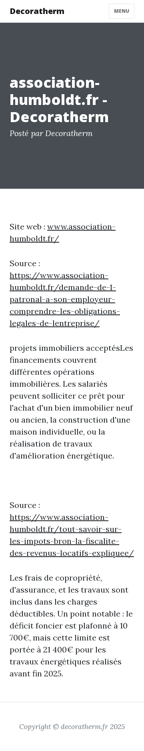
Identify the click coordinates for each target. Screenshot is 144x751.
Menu (121, 11)
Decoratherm (37, 11)
